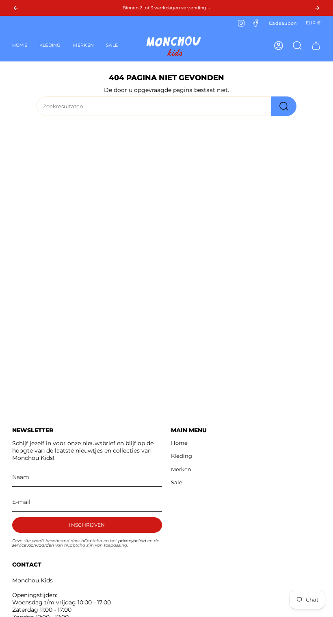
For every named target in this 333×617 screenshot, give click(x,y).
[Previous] (15, 8)
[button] (50, 45)
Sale (176, 482)
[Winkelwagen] (316, 46)
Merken (181, 469)
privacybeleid (132, 540)
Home (179, 443)
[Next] (317, 8)
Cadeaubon (283, 23)
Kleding (181, 456)
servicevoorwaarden (33, 545)
